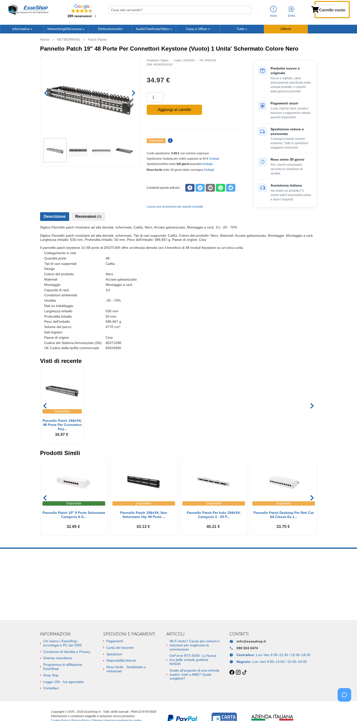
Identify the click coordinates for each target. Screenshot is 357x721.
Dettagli (214, 158)
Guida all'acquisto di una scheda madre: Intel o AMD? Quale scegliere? (194, 674)
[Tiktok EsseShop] (244, 672)
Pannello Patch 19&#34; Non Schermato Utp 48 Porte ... (143, 515)
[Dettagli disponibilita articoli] (169, 140)
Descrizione (55, 216)
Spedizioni (114, 654)
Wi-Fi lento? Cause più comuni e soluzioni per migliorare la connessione (195, 645)
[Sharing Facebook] (190, 188)
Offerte (285, 29)
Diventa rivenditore (57, 658)
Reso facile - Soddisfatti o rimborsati (125, 669)
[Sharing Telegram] (230, 188)
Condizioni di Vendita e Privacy (66, 652)
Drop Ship (51, 675)
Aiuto (273, 15)
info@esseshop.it (251, 641)
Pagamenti (114, 641)
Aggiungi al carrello (174, 110)
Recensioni (88, 216)
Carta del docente (120, 648)
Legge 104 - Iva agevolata (63, 682)
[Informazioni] (273, 9)
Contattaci (51, 688)
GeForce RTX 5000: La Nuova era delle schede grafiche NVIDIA (193, 660)
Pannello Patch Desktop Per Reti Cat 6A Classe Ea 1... (284, 515)
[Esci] (292, 9)
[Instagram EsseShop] (238, 672)
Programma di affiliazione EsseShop (62, 667)
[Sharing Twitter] (200, 188)
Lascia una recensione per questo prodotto (175, 206)
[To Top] (346, 710)
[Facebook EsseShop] (232, 672)
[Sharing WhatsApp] (220, 188)
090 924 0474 (247, 648)
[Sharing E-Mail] (210, 188)
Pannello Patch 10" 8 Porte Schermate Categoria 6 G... (73, 515)
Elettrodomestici (110, 29)
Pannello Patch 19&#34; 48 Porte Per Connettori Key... (62, 425)
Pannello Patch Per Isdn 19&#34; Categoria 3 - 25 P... (214, 515)
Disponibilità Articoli (121, 660)
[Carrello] (315, 9)
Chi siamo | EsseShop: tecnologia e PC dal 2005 (62, 643)
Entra (291, 15)
